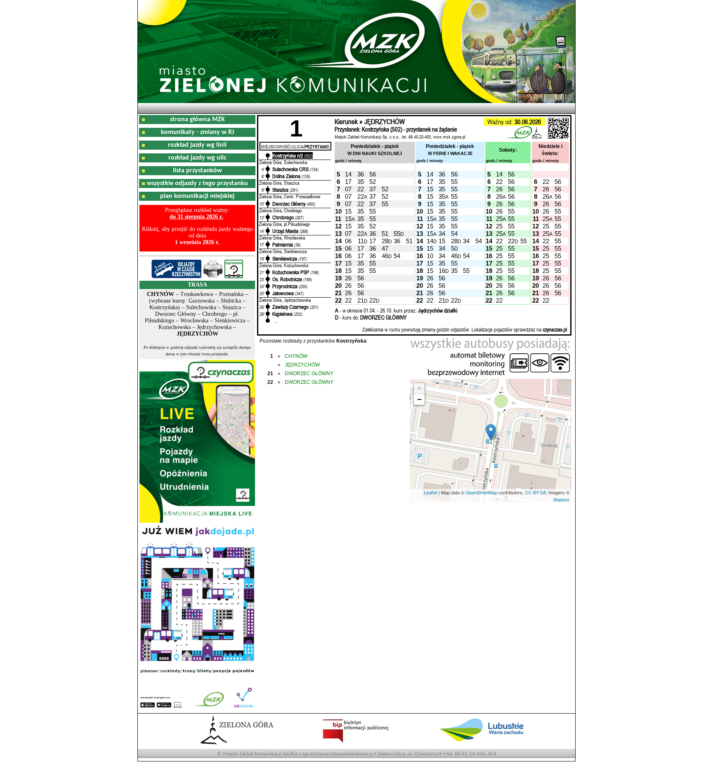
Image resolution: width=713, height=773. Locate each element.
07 (348, 189)
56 (372, 174)
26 (499, 189)
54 (454, 233)
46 (385, 255)
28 (385, 240)
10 (430, 255)
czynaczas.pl (555, 329)
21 (360, 300)
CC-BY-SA (535, 492)
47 (385, 248)
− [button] (419, 399)
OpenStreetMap (481, 492)
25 (499, 218)
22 (499, 181)
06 (348, 240)
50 (454, 248)
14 (348, 174)
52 (372, 181)
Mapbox (561, 499)
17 (348, 181)
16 (442, 270)
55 (454, 181)
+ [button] (419, 388)
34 (442, 233)
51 (385, 233)
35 (360, 181)
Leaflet (430, 492)
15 (430, 189)
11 (361, 240)
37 (372, 189)
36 (360, 174)
